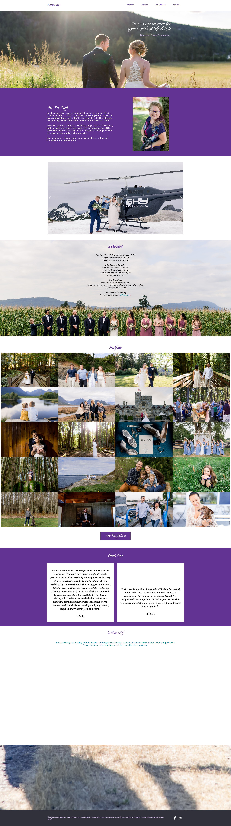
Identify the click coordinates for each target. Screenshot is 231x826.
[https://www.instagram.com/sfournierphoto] (175, 817)
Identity (130, 5)
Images (144, 5)
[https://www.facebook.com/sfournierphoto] (180, 817)
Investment (160, 5)
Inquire (176, 5)
